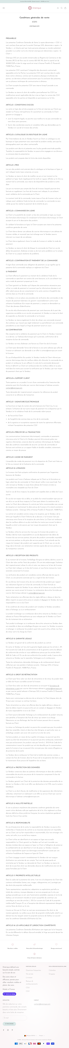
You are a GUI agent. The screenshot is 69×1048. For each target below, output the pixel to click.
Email (17, 1017)
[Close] (53, 981)
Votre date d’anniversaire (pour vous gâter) (27, 1027)
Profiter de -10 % (35, 1037)
